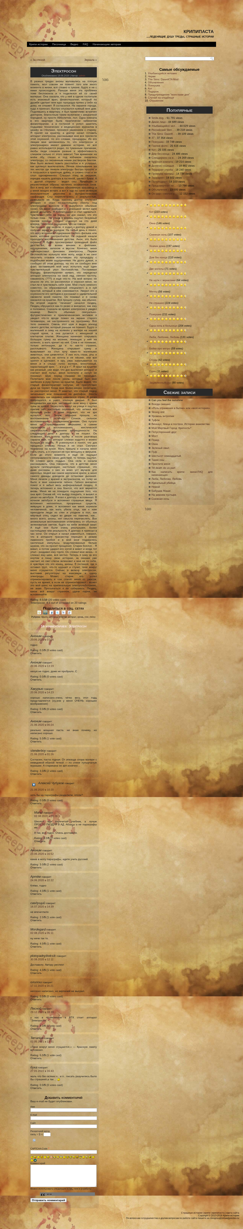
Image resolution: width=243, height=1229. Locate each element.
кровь (80, 617)
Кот (150, 88)
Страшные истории (191, 1213)
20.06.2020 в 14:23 (42, 692)
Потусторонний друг (164, 431)
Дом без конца (160, 153)
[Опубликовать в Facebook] (51, 613)
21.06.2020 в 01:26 (42, 754)
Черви (151, 76)
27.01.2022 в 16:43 (42, 1070)
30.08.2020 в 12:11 (42, 959)
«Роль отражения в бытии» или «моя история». (181, 408)
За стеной (39, 59)
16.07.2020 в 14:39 (42, 906)
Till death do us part (163, 467)
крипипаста (199, 30)
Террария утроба (162, 169)
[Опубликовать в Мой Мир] (45, 613)
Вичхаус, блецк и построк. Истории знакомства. (180, 423)
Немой (155, 486)
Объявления (156, 82)
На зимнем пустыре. (164, 494)
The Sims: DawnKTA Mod (163, 79)
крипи (207, 1213)
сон (86, 617)
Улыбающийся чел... (164, 125)
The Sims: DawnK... (163, 133)
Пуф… (155, 451)
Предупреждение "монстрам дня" (169, 94)
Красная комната (162, 161)
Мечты (153, 291)
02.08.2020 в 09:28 (46, 816)
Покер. (155, 439)
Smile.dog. (157, 117)
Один (152, 371)
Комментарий (37, 1163)
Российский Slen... (162, 129)
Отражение (156, 100)
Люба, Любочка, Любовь (164, 337)
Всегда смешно (160, 404)
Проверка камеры (162, 173)
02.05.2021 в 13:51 (42, 1041)
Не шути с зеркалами (162, 280)
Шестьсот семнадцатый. (166, 455)
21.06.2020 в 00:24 (42, 724)
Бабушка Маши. (161, 490)
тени (92, 617)
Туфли (155, 419)
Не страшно (156, 302)
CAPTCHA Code (38, 1148)
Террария (157, 177)
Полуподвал (159, 181)
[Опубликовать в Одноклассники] (39, 613)
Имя (32, 1106)
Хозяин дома (157, 245)
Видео (74, 44)
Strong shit (157, 412)
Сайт (33, 1123)
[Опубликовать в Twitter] (57, 613)
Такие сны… (159, 459)
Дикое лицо (158, 121)
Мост (154, 435)
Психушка (154, 85)
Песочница (59, 44)
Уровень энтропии (162, 416)
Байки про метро (159, 348)
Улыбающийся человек (162, 73)
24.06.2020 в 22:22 (42, 880)
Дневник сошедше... (163, 165)
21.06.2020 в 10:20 (42, 789)
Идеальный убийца (163, 482)
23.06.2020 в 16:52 (42, 853)
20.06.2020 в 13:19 (42, 665)
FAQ (85, 44)
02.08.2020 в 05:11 (42, 932)
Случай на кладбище (161, 97)
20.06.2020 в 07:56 (42, 639)
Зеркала (89, 59)
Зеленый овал (160, 447)
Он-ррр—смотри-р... (164, 193)
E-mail (33, 1115)
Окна (152, 223)
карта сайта (232, 1213)
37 (153, 137)
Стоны (153, 359)
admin (82, 75)
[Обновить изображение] (34, 1143)
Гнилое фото (159, 145)
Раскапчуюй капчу (40, 1131)
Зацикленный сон (160, 382)
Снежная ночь (158, 234)
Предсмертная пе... (163, 185)
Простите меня (160, 463)
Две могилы (156, 268)
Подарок (153, 91)
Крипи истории (38, 44)
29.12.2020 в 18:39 (42, 1012)
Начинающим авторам (107, 44)
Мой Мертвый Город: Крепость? (171, 427)
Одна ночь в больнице (163, 325)
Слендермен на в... (163, 157)
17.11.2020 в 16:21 (42, 985)
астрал (72, 617)
